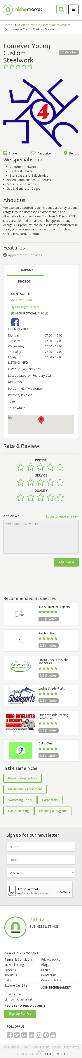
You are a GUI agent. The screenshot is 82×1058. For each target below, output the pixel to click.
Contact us (48, 975)
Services (10, 970)
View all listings (14, 965)
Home (7, 25)
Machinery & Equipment (25, 789)
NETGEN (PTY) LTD (52, 1054)
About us (10, 975)
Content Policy (51, 980)
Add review (66, 562)
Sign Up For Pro (20, 1013)
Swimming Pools (20, 800)
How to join (12, 994)
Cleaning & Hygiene (53, 811)
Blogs (45, 965)
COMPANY (25, 270)
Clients (46, 970)
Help (7, 980)
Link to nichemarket (18, 999)
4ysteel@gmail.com (25, 307)
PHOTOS (24, 281)
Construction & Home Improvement (44, 25)
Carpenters (50, 800)
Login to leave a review (62, 516)
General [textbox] (14, 873)
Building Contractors (22, 778)
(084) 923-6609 (22, 300)
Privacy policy (50, 959)
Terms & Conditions (18, 959)
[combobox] (41, 873)
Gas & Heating (18, 811)
